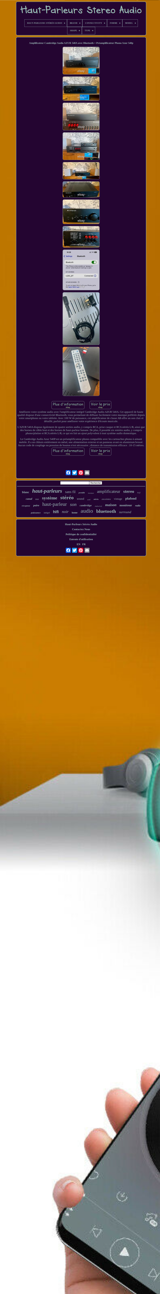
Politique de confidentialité (81, 534)
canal (29, 498)
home (75, 512)
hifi (56, 512)
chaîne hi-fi (98, 506)
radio (137, 505)
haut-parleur (54, 504)
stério (96, 499)
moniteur (126, 505)
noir (65, 511)
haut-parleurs (47, 491)
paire (36, 505)
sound (80, 498)
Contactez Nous (81, 529)
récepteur (26, 506)
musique (91, 493)
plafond (130, 498)
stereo (128, 491)
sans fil (70, 492)
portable (82, 493)
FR (84, 544)
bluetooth (106, 511)
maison (110, 505)
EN (78, 544)
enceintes (106, 499)
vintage (118, 498)
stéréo (67, 497)
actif (88, 499)
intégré (47, 513)
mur (37, 499)
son (73, 504)
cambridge (86, 505)
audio (87, 511)
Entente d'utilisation (81, 539)
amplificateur (108, 491)
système (49, 497)
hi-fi (138, 493)
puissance (36, 512)
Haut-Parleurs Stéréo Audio (81, 524)
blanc (25, 492)
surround (125, 512)
